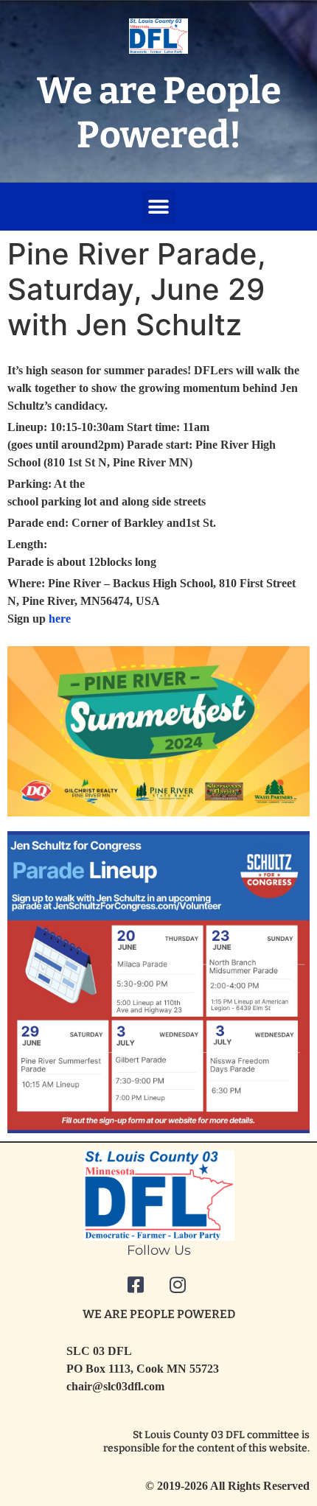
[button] (158, 206)
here (60, 618)
